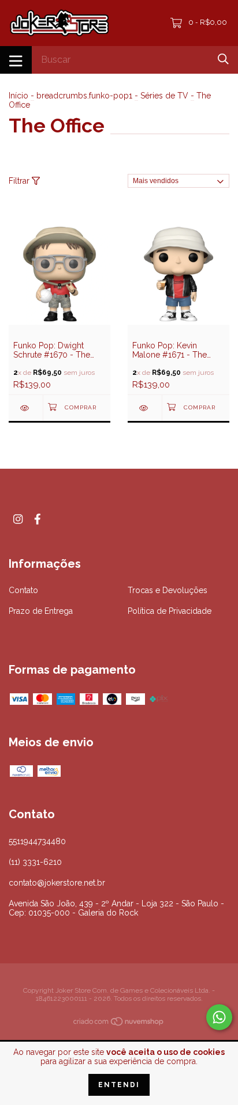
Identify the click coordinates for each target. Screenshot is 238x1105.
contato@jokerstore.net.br (57, 882)
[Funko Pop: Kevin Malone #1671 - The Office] (145, 408)
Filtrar (20, 180)
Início (18, 95)
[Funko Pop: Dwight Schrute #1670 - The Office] (26, 408)
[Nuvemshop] (119, 1023)
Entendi (119, 1085)
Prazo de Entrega (41, 611)
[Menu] (16, 60)
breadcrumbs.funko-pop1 (84, 95)
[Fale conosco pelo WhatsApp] (219, 1017)
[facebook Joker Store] (37, 519)
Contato (23, 590)
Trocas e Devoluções (167, 590)
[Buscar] (223, 59)
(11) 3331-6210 (35, 862)
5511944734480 (37, 841)
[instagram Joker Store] (18, 519)
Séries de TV (164, 95)
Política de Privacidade (169, 611)
